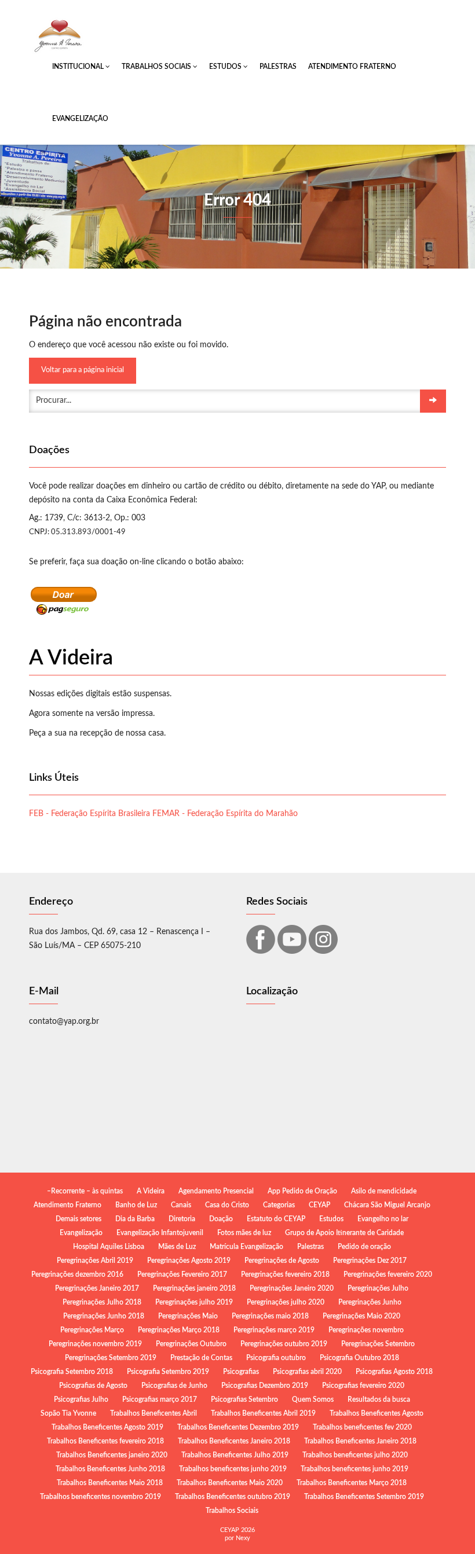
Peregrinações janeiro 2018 (194, 1288)
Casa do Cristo (227, 1205)
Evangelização (80, 118)
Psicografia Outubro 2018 (359, 1357)
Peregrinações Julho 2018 (102, 1302)
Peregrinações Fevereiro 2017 (182, 1274)
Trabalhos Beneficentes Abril (153, 1413)
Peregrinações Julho (378, 1288)
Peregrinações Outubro (191, 1343)
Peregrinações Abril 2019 (95, 1260)
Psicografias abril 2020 (307, 1371)
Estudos (226, 66)
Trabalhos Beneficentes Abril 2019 (263, 1413)
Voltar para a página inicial (82, 370)
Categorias (279, 1205)
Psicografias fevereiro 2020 (363, 1385)
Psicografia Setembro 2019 (168, 1371)
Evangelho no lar (382, 1218)
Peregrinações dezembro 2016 (77, 1274)
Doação (221, 1218)
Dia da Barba (135, 1218)
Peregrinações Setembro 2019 (110, 1357)
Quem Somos (313, 1399)
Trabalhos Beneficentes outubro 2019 (232, 1496)
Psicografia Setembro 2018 (72, 1371)
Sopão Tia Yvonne (68, 1413)
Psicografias (241, 1371)
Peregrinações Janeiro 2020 (292, 1288)
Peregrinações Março (92, 1330)
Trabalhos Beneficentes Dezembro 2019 (238, 1427)
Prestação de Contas (201, 1357)
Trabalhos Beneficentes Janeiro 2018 (234, 1441)
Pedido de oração (364, 1246)
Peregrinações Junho (369, 1302)
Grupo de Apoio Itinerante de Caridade (344, 1232)
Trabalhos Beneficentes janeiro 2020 (111, 1455)
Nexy (243, 1538)
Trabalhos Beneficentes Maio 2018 (110, 1482)
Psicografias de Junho (174, 1385)
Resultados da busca (379, 1399)
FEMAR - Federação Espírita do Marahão (225, 814)
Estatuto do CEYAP (276, 1218)
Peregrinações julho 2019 (194, 1302)
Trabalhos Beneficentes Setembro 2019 (364, 1496)
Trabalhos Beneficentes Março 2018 (352, 1482)
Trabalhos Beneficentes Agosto (376, 1413)
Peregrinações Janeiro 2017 (97, 1288)
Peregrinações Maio (188, 1316)
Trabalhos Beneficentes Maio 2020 (230, 1482)
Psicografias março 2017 (159, 1399)
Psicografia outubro (276, 1357)
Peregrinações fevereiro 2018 (285, 1274)
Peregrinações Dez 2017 (370, 1260)
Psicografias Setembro (244, 1399)
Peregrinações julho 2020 (285, 1302)
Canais (181, 1205)
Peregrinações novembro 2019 (95, 1343)
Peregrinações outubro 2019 (283, 1343)
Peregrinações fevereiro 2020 (388, 1274)
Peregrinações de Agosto (281, 1260)
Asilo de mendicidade (383, 1191)
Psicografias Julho (81, 1399)
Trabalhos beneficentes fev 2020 (362, 1427)
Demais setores (78, 1218)
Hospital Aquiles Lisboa (108, 1246)
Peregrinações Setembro (378, 1343)
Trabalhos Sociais (157, 66)
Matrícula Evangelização (246, 1246)
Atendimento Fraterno (352, 66)
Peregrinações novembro (366, 1330)
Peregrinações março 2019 (274, 1330)
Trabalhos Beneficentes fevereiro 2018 (105, 1441)
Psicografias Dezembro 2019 (264, 1385)
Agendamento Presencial (216, 1191)
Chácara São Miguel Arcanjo (387, 1205)
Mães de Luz (177, 1246)
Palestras (278, 66)
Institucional (78, 66)
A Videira (151, 1191)
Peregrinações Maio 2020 (361, 1316)
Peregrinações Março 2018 (179, 1330)
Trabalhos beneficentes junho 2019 (233, 1468)
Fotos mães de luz (244, 1232)
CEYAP (319, 1205)
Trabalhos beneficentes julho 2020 (355, 1455)
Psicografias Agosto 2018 (394, 1371)
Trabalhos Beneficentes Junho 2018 (110, 1468)
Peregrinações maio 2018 (270, 1316)
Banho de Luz (136, 1205)
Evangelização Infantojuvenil (159, 1232)
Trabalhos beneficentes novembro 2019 (100, 1496)
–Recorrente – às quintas (85, 1191)
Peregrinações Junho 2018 (103, 1316)
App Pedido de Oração (302, 1191)
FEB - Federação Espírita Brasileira (89, 814)
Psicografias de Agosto (93, 1385)
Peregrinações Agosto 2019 (189, 1260)
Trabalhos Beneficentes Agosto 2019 (107, 1427)
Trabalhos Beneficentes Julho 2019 (234, 1455)
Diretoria (182, 1218)
